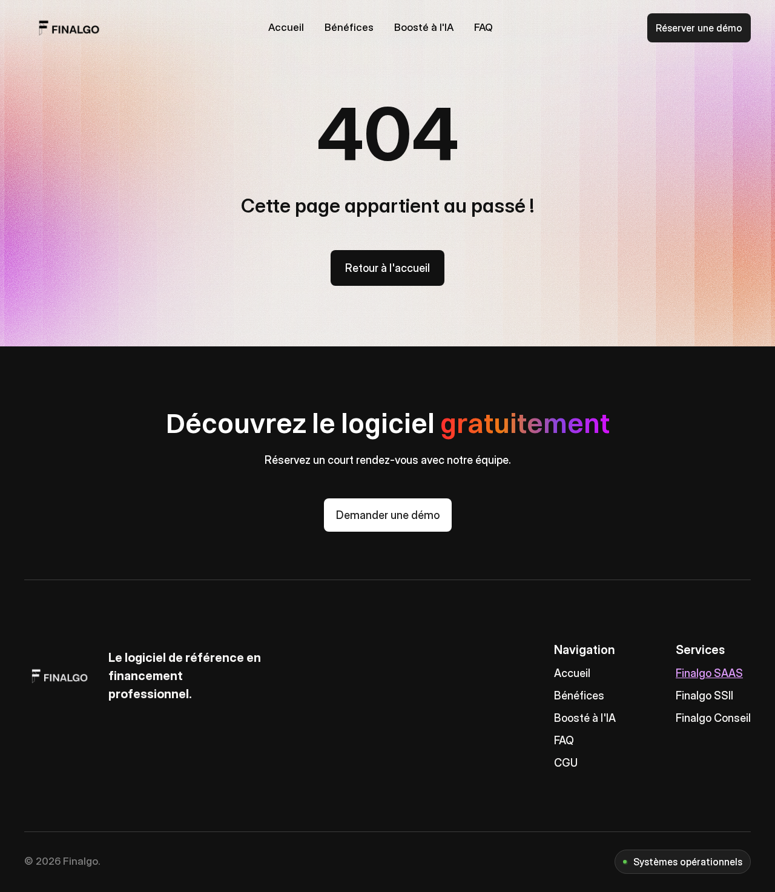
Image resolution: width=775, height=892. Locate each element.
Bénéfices (579, 695)
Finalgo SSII (704, 695)
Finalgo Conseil (713, 718)
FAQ (564, 740)
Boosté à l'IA (585, 718)
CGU (566, 762)
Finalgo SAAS (709, 673)
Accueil (572, 673)
